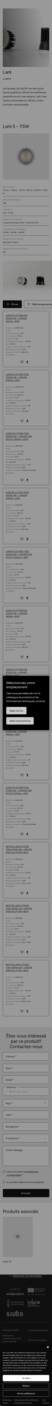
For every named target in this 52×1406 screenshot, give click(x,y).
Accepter (26, 1378)
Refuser (26, 1386)
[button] (47, 1347)
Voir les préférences (26, 1393)
